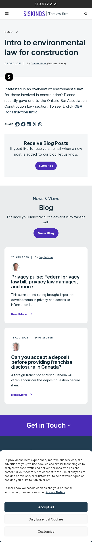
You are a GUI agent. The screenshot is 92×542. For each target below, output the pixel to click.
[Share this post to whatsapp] (40, 124)
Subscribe (46, 165)
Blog (8, 32)
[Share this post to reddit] (17, 124)
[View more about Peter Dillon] (15, 346)
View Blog (46, 233)
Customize (46, 531)
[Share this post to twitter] (34, 124)
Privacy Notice (55, 492)
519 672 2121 (46, 4)
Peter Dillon (45, 337)
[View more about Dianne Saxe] (9, 76)
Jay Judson (46, 257)
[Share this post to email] (46, 124)
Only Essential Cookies (46, 519)
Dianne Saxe (39, 63)
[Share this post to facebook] (23, 124)
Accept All (46, 507)
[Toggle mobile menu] (4, 14)
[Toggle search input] (86, 13)
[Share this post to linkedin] (29, 124)
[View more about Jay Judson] (15, 266)
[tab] (46, 425)
